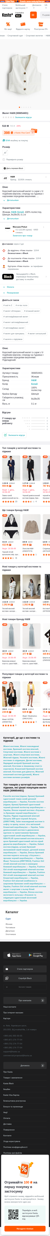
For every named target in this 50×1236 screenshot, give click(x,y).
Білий (20, 212)
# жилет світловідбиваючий (15, 322)
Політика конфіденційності (15, 1147)
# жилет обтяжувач (12, 311)
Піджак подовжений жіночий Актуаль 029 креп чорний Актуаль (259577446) (21, 819)
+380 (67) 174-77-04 (12, 1040)
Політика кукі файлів (12, 1153)
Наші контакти (9, 1007)
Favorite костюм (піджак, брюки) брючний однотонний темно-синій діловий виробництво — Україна (23, 799)
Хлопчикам (11, 934)
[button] (14, 435)
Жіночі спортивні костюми (26, 755)
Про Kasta (7, 1072)
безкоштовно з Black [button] (18, 253)
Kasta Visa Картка (11, 1095)
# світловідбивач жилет (13, 328)
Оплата (6, 1118)
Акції (5, 1112)
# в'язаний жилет (32, 311)
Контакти (7, 1135)
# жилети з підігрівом (12, 339)
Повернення (9, 1130)
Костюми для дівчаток (23, 772)
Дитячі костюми (34, 760)
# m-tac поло (21, 305)
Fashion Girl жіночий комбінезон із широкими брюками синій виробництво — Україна (24, 884)
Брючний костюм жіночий (25, 749)
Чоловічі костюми (29, 757)
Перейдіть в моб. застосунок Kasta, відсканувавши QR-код (31, 1214)
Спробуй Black (25, 978)
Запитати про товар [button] (22, 235)
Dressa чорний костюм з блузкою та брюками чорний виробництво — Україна (23, 813)
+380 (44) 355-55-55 (12, 1036)
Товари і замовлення (12, 1078)
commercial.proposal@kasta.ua (17, 1055)
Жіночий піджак (11, 757)
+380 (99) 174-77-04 (12, 1047)
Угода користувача (11, 1141)
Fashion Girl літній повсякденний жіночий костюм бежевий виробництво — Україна (24, 869)
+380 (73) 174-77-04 (12, 1043)
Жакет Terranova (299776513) (17, 861)
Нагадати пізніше (25, 1229)
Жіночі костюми (11, 746)
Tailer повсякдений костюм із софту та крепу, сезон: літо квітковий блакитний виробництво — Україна (23, 824)
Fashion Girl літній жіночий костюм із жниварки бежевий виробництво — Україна (23, 864)
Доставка (7, 1124)
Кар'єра (6, 1018)
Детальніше (13, 200)
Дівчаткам (10, 931)
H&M (13, 212)
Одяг (8, 919)
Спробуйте (19, 13)
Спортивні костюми (13, 752)
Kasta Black (8, 1083)
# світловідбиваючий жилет (15, 316)
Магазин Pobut (20, 227)
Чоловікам (10, 927)
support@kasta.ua (11, 1051)
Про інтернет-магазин (13, 1012)
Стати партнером (7, 6)
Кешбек (6, 1089)
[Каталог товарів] (33, 15)
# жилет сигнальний (37, 333)
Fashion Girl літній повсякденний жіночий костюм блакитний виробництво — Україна (24, 875)
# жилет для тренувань (13, 333)
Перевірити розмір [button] (14, 159)
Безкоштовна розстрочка (14, 1101)
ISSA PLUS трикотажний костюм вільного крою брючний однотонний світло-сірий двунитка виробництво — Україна (23, 841)
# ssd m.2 (7, 305)
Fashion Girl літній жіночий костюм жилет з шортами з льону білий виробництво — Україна (24, 889)
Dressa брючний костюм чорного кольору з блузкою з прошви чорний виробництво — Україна (23, 855)
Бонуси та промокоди (13, 1106)
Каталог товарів (25, 987)
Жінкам (9, 924)
